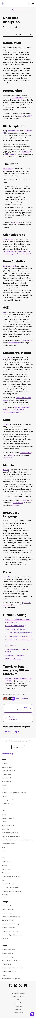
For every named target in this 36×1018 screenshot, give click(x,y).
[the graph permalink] (2, 164)
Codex (6, 424)
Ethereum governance (9, 971)
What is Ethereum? (7, 767)
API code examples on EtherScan (18, 633)
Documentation (6, 869)
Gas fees (4, 785)
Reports (4, 975)
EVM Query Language (14, 659)
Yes (9, 732)
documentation (26, 340)
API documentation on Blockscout (18, 636)
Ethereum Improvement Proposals (12, 968)
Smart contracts (6, 781)
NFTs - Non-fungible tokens (10, 833)
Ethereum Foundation (8, 927)
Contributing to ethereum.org (11, 916)
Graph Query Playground (15, 629)
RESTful (28, 131)
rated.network (24, 251)
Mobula (6, 470)
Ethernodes (27, 254)
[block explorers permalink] (2, 126)
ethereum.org (7, 754)
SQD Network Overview (15, 655)
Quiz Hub (4, 796)
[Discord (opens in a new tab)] (25, 985)
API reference (19, 503)
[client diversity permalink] (2, 235)
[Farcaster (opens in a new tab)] (15, 985)
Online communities (8, 909)
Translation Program (8, 920)
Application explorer (8, 825)
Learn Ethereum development (11, 876)
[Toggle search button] (29, 4)
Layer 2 (4, 851)
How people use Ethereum (10, 800)
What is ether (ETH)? (8, 770)
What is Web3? (6, 778)
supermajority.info (10, 254)
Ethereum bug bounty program (11, 924)
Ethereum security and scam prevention (14, 792)
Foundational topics (8, 884)
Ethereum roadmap (8, 953)
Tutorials (4, 865)
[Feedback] (32, 1014)
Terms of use (18, 1006)
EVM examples (14, 343)
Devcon (5, 938)
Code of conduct (18, 996)
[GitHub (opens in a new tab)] (10, 985)
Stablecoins (5, 829)
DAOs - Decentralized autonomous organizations (17, 840)
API (22, 116)
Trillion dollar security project (11, 978)
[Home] (3, 3)
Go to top (19, 747)
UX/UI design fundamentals (10, 887)
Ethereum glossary (7, 803)
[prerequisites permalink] (2, 90)
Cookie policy (18, 1009)
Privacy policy (18, 1003)
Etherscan (26, 151)
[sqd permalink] (2, 307)
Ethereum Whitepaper (8, 949)
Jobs (18, 999)
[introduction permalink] (2, 43)
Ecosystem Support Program (11, 935)
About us (18, 990)
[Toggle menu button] (33, 4)
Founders (4, 894)
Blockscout (11, 154)
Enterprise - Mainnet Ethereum (12, 891)
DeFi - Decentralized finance (11, 836)
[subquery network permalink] (2, 353)
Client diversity (8, 239)
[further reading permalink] (2, 615)
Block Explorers (17, 97)
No (19, 732)
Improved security (7, 957)
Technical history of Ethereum (11, 960)
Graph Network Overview (15, 626)
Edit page (19, 27)
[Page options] (13, 27)
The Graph (8, 168)
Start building (6, 873)
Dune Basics (10, 646)
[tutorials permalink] (2, 670)
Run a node (5, 789)
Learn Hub (5, 763)
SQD (5, 312)
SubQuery (7, 357)
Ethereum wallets (7, 774)
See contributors (22, 698)
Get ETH (4, 822)
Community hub (6, 906)
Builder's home (6, 862)
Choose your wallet (8, 818)
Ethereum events (7, 913)
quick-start (16, 222)
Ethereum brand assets (18, 993)
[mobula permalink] (2, 465)
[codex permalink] (2, 420)
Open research (6, 964)
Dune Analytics (9, 266)
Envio (6, 577)
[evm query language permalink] (2, 514)
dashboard (8, 457)
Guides (4, 814)
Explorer (13, 455)
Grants (4, 880)
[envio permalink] (2, 572)
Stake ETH (5, 847)
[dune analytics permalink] (2, 261)
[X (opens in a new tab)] (20, 985)
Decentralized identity (8, 843)
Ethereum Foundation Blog (11, 931)
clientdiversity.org (10, 251)
